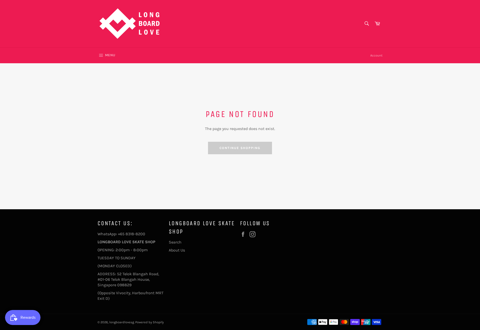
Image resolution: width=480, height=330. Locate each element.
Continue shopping (240, 148)
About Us (177, 250)
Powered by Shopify (149, 322)
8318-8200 (135, 234)
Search (175, 242)
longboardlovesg (121, 322)
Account (376, 55)
